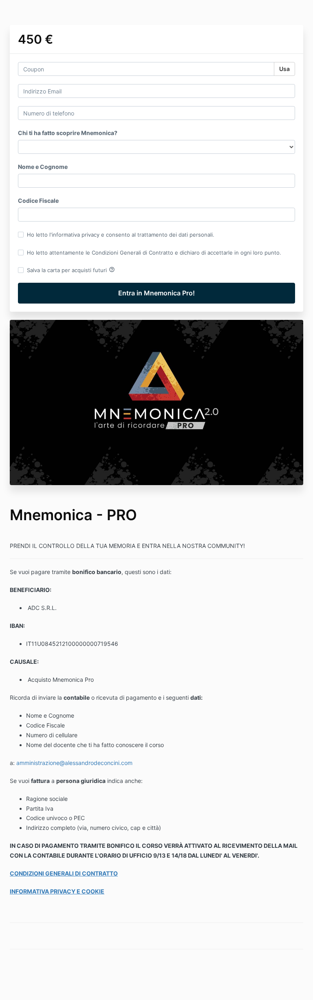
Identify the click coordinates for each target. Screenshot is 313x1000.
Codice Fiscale (38, 200)
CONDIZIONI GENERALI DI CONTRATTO (64, 873)
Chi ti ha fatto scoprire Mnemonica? (67, 132)
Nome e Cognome (43, 166)
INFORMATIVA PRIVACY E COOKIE (57, 891)
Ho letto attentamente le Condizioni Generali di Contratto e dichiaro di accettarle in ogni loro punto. (154, 252)
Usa (284, 68)
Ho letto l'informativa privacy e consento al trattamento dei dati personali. (120, 234)
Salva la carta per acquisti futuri (71, 269)
